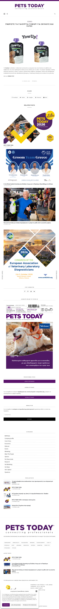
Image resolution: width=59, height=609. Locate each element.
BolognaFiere (24, 542)
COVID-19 (49, 542)
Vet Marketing (8, 464)
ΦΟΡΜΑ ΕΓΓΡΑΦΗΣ (29, 397)
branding (32, 542)
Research (7, 462)
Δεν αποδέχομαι (16, 605)
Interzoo (33, 545)
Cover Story (8, 441)
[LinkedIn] (34, 291)
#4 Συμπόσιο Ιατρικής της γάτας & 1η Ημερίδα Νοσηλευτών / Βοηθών (30, 493)
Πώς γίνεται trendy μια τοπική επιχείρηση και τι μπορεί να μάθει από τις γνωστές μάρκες (27, 222)
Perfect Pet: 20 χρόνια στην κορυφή (21, 505)
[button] (36, 591)
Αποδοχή (6, 605)
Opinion (7, 456)
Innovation (26, 545)
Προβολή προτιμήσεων (29, 605)
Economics (8, 443)
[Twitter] (31, 291)
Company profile (9, 438)
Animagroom (7, 542)
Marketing (7, 451)
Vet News (7, 467)
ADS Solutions (43, 606)
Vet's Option (8, 469)
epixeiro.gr (6, 545)
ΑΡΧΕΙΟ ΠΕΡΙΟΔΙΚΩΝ (29, 381)
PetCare (14, 548)
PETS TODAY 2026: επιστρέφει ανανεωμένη (23, 500)
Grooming (18, 545)
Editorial (7, 446)
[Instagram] (28, 291)
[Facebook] (25, 291)
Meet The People (9, 454)
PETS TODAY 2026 (8, 145)
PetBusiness (7, 548)
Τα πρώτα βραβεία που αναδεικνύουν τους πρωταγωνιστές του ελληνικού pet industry (32, 482)
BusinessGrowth (41, 542)
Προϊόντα (29, 21)
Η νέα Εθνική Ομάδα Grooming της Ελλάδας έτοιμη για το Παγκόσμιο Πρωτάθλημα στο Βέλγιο (28, 184)
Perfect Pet (47, 545)
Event (13, 545)
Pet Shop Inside (9, 459)
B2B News (7, 436)
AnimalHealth (16, 542)
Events (6, 449)
